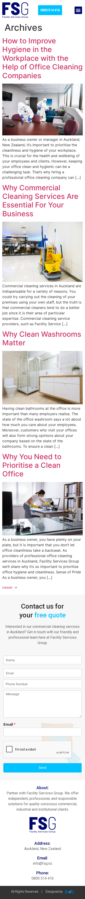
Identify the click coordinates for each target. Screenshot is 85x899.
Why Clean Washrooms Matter (41, 338)
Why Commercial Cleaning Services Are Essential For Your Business (40, 200)
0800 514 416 (43, 878)
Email (9, 724)
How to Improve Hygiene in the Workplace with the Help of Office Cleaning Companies (42, 58)
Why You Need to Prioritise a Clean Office (31, 465)
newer (9, 587)
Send (42, 768)
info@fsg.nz (42, 863)
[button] (78, 10)
